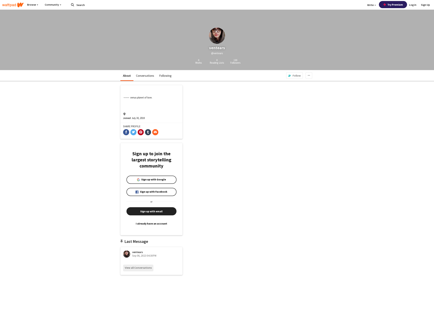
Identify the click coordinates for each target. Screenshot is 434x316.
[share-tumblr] (148, 132)
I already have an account (151, 223)
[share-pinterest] (141, 132)
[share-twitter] (133, 132)
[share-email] (155, 132)
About (127, 76)
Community (52, 4)
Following (165, 76)
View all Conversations (138, 267)
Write (370, 5)
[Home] (13, 5)
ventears (137, 252)
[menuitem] (294, 75)
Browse (31, 4)
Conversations (145, 76)
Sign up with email (151, 211)
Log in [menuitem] (412, 4)
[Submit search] (72, 4)
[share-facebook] (126, 132)
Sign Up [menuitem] (425, 4)
